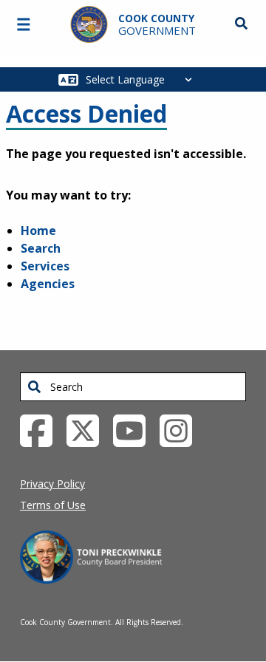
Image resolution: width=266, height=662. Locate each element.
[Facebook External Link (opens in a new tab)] (42, 429)
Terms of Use (53, 505)
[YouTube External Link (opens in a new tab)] (135, 429)
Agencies (48, 284)
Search (41, 248)
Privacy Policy (52, 484)
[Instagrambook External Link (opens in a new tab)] (181, 429)
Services (45, 266)
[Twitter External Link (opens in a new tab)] (88, 429)
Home (38, 230)
